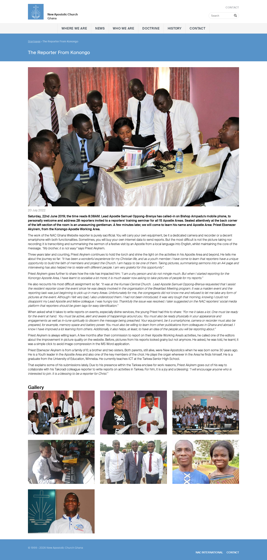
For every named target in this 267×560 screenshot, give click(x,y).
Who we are (123, 28)
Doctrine (150, 28)
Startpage (34, 41)
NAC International (209, 552)
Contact (197, 28)
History (175, 28)
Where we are (74, 28)
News (100, 28)
